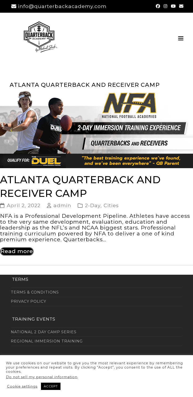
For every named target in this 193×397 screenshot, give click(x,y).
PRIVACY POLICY (28, 301)
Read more (17, 251)
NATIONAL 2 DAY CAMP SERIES (43, 332)
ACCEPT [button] (51, 386)
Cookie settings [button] (22, 386)
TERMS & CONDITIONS (35, 292)
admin (62, 205)
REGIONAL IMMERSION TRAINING (47, 341)
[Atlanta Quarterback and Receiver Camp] (96, 129)
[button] (180, 38)
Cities (111, 205)
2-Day (93, 205)
